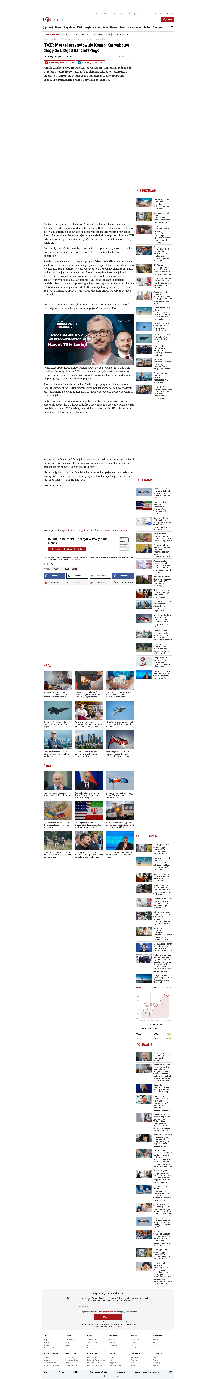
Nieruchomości (115, 1336)
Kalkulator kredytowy (94, 1365)
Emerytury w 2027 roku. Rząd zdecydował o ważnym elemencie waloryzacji (119, 694)
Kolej (132, 1345)
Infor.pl (112, 1353)
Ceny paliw (86, 34)
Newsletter (144, 14)
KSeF (67, 1345)
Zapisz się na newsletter (93, 62)
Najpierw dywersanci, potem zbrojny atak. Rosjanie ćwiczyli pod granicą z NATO (120, 825)
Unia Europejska (49, 1348)
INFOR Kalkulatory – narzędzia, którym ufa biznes (78, 541)
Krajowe (46, 1357)
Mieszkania (113, 1342)
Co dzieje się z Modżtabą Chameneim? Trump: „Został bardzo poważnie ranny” (88, 825)
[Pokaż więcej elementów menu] (172, 27)
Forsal (45, 39)
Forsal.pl (53, 39)
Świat (46, 1336)
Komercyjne (113, 1345)
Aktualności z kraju (50, 1363)
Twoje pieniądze (71, 1365)
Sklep (170, 14)
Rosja (46, 1340)
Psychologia (157, 1363)
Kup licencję (76, 560)
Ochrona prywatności (98, 1372)
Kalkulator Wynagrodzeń (96, 1360)
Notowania (157, 1336)
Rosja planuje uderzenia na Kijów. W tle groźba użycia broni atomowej (87, 795)
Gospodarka (70, 1353)
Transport (135, 1336)
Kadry (111, 1360)
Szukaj (169, 19)
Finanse (68, 1348)
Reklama (76, 1372)
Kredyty (68, 1363)
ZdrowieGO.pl (131, 14)
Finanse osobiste (70, 34)
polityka (65, 569)
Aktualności (69, 1340)
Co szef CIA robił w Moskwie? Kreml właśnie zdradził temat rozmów (119, 854)
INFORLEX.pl (118, 14)
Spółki (155, 1342)
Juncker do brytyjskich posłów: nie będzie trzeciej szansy (95, 530)
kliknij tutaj (118, 1326)
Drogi (133, 1342)
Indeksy (155, 1340)
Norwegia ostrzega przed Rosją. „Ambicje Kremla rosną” (58, 794)
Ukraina (46, 1342)
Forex (155, 1345)
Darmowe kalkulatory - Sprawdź (67, 549)
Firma (67, 1342)
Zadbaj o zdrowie (120, 34)
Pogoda (133, 1365)
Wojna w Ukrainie (102, 34)
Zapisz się (108, 1317)
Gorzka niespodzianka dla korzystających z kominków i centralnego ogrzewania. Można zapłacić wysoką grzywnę (88, 694)
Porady (155, 1365)
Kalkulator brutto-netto (95, 1357)
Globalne (47, 1360)
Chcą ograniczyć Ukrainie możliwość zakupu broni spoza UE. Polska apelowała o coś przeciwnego (89, 854)
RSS (170, 1372)
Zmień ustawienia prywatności (147, 1372)
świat (74, 569)
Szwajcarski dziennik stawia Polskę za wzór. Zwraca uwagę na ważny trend (57, 854)
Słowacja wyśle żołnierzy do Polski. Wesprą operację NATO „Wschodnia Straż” (119, 795)
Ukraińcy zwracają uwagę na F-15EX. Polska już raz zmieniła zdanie (120, 724)
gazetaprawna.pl (158, 14)
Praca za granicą (93, 1348)
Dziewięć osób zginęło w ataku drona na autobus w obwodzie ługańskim (57, 825)
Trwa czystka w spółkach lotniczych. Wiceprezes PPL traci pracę (56, 754)
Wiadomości (135, 1357)
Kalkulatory (92, 1353)
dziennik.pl (105, 14)
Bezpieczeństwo (51, 1353)
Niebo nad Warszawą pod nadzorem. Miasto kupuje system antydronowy (86, 754)
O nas (61, 1372)
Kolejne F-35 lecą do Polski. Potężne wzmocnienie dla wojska (56, 724)
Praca (89, 1336)
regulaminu (109, 1312)
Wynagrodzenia (92, 1342)
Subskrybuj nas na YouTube (61, 62)
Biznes (68, 1336)
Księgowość (113, 1363)
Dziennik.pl (135, 1353)
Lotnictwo (134, 1348)
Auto (132, 1363)
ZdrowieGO (157, 1353)
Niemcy (55, 569)
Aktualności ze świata (51, 1365)
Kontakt (47, 1372)
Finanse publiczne (71, 1360)
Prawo (111, 1357)
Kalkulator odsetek (93, 1363)
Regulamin (120, 1372)
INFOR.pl (94, 14)
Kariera (89, 1345)
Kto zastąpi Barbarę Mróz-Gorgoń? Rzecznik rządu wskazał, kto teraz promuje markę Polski (118, 754)
